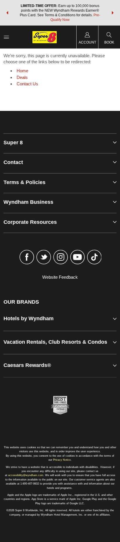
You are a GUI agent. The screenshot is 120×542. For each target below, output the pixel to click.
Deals (22, 77)
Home (22, 70)
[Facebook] (27, 258)
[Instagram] (60, 258)
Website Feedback (60, 277)
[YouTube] (77, 258)
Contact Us (27, 83)
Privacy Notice (62, 459)
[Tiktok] (94, 258)
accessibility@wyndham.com (25, 475)
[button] (7, 12)
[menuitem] (6, 37)
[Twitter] (43, 258)
